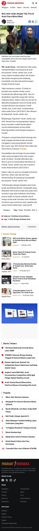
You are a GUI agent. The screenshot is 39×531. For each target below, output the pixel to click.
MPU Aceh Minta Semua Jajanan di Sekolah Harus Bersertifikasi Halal (25, 240)
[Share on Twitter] (33, 22)
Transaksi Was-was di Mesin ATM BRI (21, 448)
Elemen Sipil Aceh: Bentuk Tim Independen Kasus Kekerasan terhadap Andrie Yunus (21, 365)
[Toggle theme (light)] (36, 3)
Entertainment (25, 498)
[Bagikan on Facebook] (29, 21)
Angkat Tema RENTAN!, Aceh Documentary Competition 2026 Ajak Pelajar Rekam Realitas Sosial (20, 375)
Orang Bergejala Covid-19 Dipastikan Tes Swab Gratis (23, 291)
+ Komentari (31, 227)
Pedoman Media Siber (9, 523)
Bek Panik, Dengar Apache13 (17, 416)
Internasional (24, 489)
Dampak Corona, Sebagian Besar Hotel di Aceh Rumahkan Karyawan (24, 279)
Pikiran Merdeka (15, 3)
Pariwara (23, 502)
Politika (12, 7)
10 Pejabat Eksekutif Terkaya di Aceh (21, 428)
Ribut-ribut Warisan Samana (17, 397)
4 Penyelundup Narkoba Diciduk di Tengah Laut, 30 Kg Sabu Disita (24, 266)
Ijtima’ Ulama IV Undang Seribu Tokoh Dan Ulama (24, 253)
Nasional (34, 7)
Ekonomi (26, 7)
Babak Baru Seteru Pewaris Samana (20, 437)
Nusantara (16, 257)
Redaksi (4, 511)
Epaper (4, 514)
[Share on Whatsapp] (36, 21)
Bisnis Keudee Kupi (13, 432)
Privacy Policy (7, 517)
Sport (22, 492)
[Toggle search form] (33, 3)
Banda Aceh (16, 295)
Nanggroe (5, 7)
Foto (22, 495)
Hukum (19, 7)
